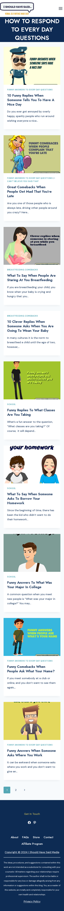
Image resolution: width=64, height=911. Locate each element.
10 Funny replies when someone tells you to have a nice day (30, 100)
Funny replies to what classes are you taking (31, 412)
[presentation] (32, 66)
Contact (48, 837)
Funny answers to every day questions (30, 90)
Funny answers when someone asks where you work (31, 753)
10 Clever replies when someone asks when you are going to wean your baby (30, 326)
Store (36, 837)
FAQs (25, 837)
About (14, 837)
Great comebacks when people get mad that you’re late (29, 191)
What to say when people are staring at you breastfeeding (31, 277)
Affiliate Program (32, 844)
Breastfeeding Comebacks (22, 270)
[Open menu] (60, 8)
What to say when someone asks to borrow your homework (30, 499)
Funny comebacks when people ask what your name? (31, 669)
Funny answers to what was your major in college (29, 585)
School (11, 404)
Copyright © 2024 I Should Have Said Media (32, 852)
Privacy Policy (32, 901)
